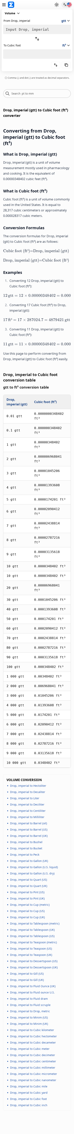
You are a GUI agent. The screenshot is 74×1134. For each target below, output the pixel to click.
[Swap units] (37, 39)
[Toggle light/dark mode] (56, 5)
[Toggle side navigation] (4, 5)
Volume (10, 13)
